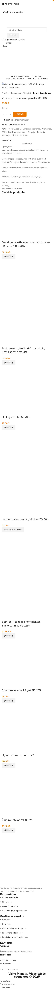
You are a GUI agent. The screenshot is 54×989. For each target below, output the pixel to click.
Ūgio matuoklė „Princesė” (18, 755)
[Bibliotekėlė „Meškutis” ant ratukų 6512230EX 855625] (27, 284)
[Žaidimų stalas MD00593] (27, 793)
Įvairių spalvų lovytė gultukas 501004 (25, 519)
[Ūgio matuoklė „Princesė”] (27, 728)
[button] (8, 256)
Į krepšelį (20, 114)
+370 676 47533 (8, 960)
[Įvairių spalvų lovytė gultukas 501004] (27, 455)
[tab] (27, 144)
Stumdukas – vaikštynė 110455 (21, 690)
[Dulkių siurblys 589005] (27, 390)
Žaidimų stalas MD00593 (18, 820)
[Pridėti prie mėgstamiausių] (5, 237)
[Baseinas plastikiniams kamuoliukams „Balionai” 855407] (27, 215)
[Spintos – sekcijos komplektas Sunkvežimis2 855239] (27, 557)
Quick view (5, 262)
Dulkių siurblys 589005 (16, 417)
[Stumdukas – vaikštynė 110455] (27, 663)
